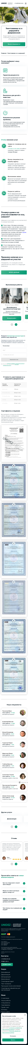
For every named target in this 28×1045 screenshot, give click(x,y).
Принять (13, 1040)
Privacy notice (23, 782)
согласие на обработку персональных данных (15, 363)
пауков (24, 232)
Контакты (4, 1009)
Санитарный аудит (7, 981)
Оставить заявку (7, 964)
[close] (27, 782)
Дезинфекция (5, 972)
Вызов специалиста (14, 44)
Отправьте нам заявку (14, 148)
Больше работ (11, 318)
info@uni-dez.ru (5, 961)
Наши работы (5, 1000)
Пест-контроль (6, 983)
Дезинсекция (11, 819)
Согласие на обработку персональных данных (11, 939)
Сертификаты (5, 1005)
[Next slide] (16, 324)
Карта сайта (5, 1012)
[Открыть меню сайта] (26, 3)
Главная (3, 53)
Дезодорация (5, 977)
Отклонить (13, 1036)
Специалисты (5, 1003)
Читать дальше (14, 272)
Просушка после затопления (11, 986)
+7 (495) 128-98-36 (18, 3)
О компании (5, 998)
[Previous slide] (12, 324)
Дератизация (5, 974)
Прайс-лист (5, 1007)
